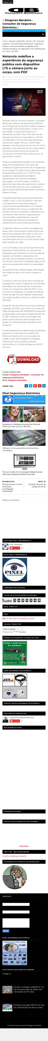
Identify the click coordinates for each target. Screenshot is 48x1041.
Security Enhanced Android (22, 44)
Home (5, 41)
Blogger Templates (34, 1025)
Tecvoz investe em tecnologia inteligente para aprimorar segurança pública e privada (22, 473)
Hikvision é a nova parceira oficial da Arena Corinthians (20, 449)
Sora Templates (20, 1025)
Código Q (6, 974)
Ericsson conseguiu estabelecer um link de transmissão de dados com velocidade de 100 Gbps (29, 989)
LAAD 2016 (20, 41)
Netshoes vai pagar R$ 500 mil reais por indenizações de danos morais (29, 1006)
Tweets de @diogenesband (14, 856)
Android (12, 41)
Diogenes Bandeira (17, 380)
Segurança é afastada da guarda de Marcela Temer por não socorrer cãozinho (21, 425)
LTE (34, 41)
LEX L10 (29, 41)
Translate (22, 632)
